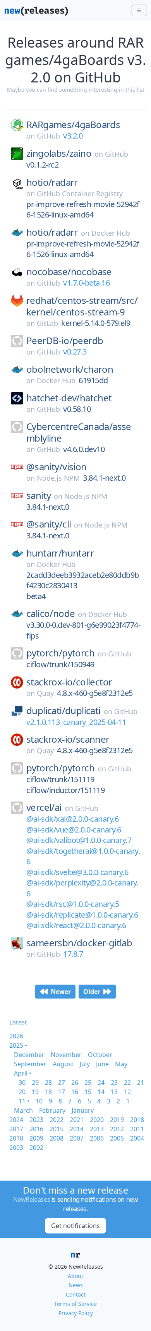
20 (22, 1092)
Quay (45, 693)
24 (101, 1082)
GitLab (47, 323)
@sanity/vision (56, 467)
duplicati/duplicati (63, 710)
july (85, 1064)
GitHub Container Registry (80, 193)
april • (22, 1073)
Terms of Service (75, 1303)
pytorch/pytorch (60, 653)
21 (140, 1082)
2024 (16, 1119)
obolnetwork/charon (69, 369)
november (66, 1054)
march (23, 1110)
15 (87, 1092)
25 (87, 1082)
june (102, 1064)
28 (48, 1082)
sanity (38, 495)
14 (101, 1092)
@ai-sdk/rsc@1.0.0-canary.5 (72, 904)
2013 (97, 1129)
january (83, 1110)
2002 (36, 1147)
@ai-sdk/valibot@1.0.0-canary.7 (78, 840)
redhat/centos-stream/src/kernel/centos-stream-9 (81, 306)
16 (74, 1092)
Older (91, 991)
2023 (36, 1119)
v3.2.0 (72, 135)
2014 (77, 1129)
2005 (117, 1138)
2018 (137, 1119)
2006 (97, 1138)
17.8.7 (73, 954)
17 (61, 1092)
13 (114, 1092)
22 (127, 1082)
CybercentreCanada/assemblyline (78, 432)
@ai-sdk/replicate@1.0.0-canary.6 (82, 915)
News (76, 1285)
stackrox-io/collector (69, 682)
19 (35, 1092)
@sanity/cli (48, 524)
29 (35, 1082)
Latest (18, 1022)
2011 (137, 1129)
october (100, 1054)
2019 (117, 1119)
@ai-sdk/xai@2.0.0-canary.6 (72, 819)
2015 (56, 1129)
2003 (16, 1147)
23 (114, 1082)
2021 (77, 1119)
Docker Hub (110, 233)
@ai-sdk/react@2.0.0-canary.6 (76, 925)
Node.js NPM (58, 478)
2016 (36, 1129)
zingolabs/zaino (58, 153)
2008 (56, 1138)
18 (48, 1092)
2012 (117, 1129)
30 (22, 1082)
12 (127, 1092)
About (75, 1276)
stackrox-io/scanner (68, 739)
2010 (16, 1138)
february (52, 1110)
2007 (77, 1138)
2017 (16, 1129)
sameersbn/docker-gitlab (79, 943)
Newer (61, 991)
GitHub (48, 135)
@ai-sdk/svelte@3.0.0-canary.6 (77, 872)
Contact (76, 1294)
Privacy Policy (75, 1313)
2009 (36, 1138)
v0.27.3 (75, 351)
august (63, 1064)
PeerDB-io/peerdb (64, 340)
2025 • (18, 1045)
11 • (24, 1101)
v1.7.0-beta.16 (86, 283)
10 (39, 1101)
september (30, 1064)
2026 (16, 1036)
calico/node (50, 613)
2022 (56, 1119)
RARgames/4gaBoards (73, 124)
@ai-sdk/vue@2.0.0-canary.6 (73, 829)
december (29, 1054)
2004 (137, 1138)
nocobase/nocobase (69, 272)
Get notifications (75, 1225)
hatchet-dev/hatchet (69, 398)
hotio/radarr (52, 182)
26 (74, 1082)
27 (61, 1082)
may (121, 1064)
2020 (97, 1119)
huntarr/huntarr (60, 553)
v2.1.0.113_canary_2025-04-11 (76, 722)
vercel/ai (44, 807)
